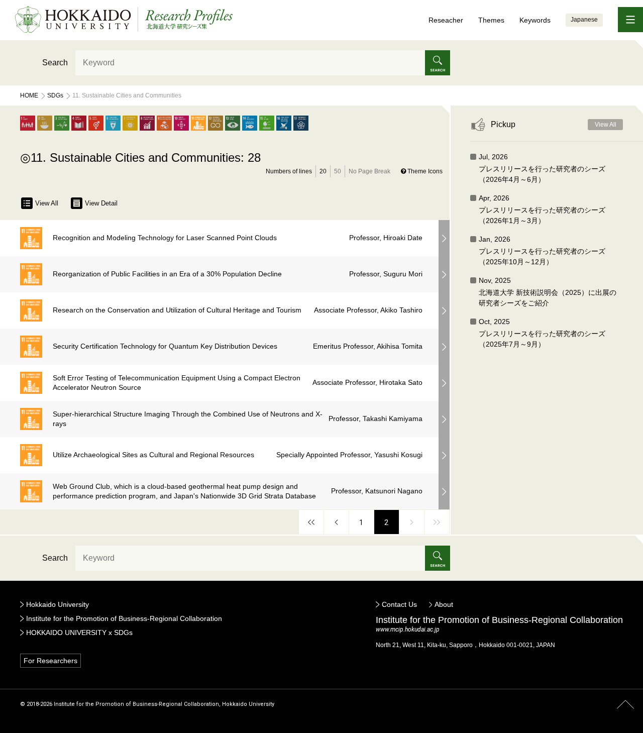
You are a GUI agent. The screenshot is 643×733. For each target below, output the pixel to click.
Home (29, 95)
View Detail (101, 203)
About (444, 604)
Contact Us (399, 604)
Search (55, 62)
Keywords (535, 20)
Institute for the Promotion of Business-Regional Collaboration (124, 618)
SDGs (55, 95)
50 (337, 171)
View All (46, 203)
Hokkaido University (57, 604)
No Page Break (369, 171)
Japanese (584, 19)
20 (323, 171)
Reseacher (445, 20)
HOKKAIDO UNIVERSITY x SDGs (79, 633)
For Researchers (50, 661)
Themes (491, 20)
